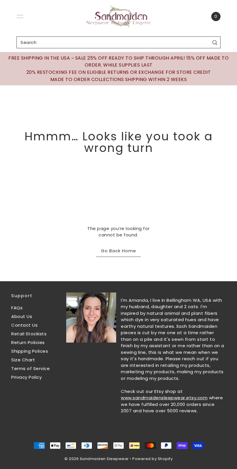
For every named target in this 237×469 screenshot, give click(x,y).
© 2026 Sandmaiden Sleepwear (96, 458)
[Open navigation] (19, 16)
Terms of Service (30, 368)
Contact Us (24, 325)
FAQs (17, 308)
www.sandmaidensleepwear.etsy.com (164, 398)
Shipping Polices (29, 351)
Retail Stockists (29, 334)
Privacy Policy (26, 377)
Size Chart (23, 360)
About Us (21, 316)
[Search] (215, 42)
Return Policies (28, 342)
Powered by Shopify (152, 458)
